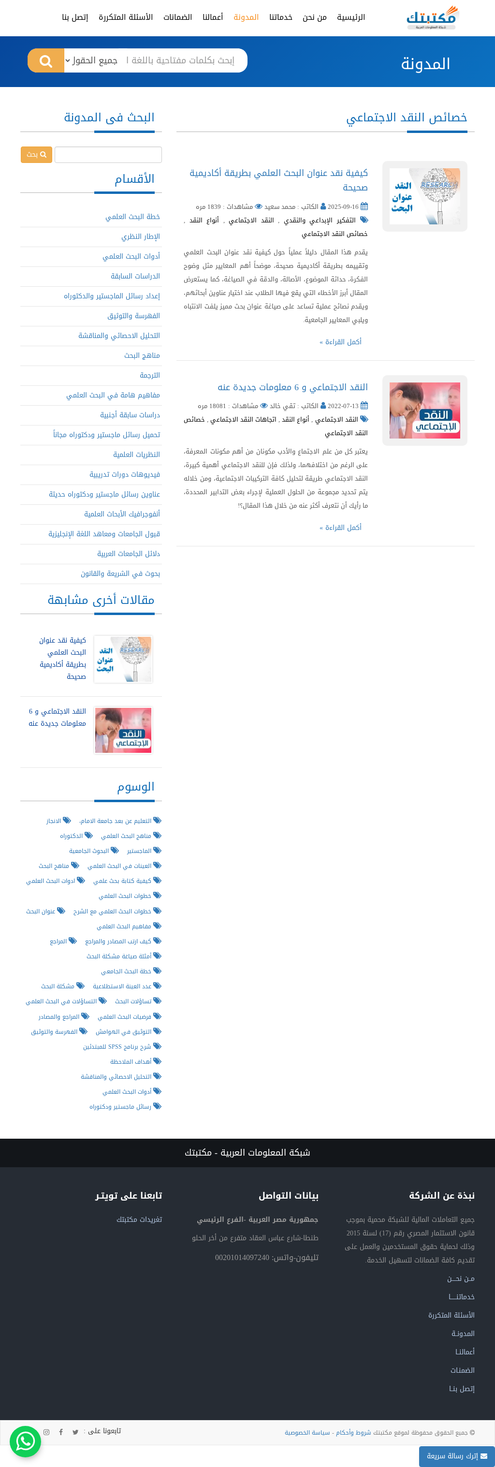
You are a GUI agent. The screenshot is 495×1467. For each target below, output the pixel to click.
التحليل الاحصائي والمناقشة (119, 335)
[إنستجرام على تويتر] (46, 1433)
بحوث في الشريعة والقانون (120, 573)
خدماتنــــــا (462, 1297)
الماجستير (140, 851)
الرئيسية (351, 17)
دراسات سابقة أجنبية (130, 415)
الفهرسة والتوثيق (133, 316)
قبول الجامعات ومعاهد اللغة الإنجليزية (104, 534)
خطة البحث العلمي (132, 216)
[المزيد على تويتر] (76, 1433)
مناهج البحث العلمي (127, 836)
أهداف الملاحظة (131, 1061)
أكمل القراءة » (341, 342)
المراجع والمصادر (60, 1017)
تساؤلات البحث (134, 1001)
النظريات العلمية (136, 454)
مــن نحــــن (461, 1278)
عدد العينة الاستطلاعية (123, 986)
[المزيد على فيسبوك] (61, 1433)
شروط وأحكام (353, 1432)
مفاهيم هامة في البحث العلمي (113, 395)
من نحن (315, 17)
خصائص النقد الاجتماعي (335, 234)
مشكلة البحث (58, 986)
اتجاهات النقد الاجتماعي (243, 419)
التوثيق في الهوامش (124, 1032)
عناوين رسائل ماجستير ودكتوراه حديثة (104, 494)
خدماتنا (280, 17)
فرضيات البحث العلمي (125, 1017)
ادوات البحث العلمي (51, 881)
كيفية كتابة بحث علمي (123, 881)
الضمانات (177, 17)
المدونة (246, 17)
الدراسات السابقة (135, 276)
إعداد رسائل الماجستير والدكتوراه (112, 296)
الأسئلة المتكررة (126, 17)
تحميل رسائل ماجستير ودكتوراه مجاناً (106, 434)
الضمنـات (463, 1370)
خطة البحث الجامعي (127, 971)
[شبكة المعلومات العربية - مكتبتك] (433, 17)
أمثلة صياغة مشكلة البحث (120, 956)
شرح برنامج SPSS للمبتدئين (118, 1047)
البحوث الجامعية (90, 851)
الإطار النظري (140, 236)
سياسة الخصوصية (307, 1432)
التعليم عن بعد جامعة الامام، (116, 821)
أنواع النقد (204, 220)
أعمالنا (213, 17)
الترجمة (150, 375)
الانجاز (54, 821)
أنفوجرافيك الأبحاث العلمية (122, 514)
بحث (33, 154)
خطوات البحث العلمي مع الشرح (113, 911)
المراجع (59, 941)
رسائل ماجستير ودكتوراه (121, 1106)
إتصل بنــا (462, 1388)
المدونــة (463, 1333)
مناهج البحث (142, 355)
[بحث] (46, 60)
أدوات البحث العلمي (131, 256)
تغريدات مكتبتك (139, 1219)
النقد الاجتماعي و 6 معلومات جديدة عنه (293, 387)
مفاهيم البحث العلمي (125, 926)
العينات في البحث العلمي (120, 866)
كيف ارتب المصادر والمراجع (119, 941)
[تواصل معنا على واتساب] (25, 1441)
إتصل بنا (75, 17)
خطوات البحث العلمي (126, 896)
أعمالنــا (465, 1352)
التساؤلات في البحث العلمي (62, 1001)
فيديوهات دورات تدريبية (124, 474)
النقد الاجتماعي (251, 220)
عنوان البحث (41, 911)
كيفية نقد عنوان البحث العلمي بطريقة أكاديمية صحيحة (278, 180)
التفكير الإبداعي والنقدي (320, 220)
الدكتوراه (72, 836)
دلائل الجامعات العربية (128, 553)
